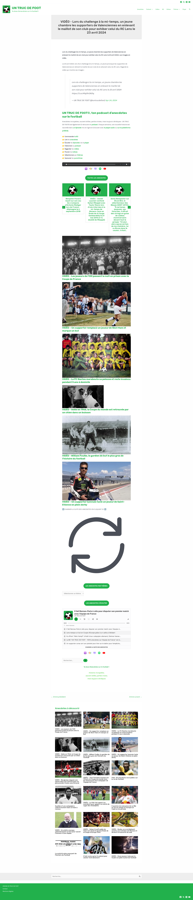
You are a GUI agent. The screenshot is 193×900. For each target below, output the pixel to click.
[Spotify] (101, 168)
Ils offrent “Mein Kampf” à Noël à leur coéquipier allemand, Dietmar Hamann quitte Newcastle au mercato (103, 636)
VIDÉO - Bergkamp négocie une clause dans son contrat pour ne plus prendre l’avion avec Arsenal (67, 781)
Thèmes (175, 9)
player (86, 143)
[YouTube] (189, 2)
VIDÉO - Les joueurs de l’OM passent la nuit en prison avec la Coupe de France (67, 730)
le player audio (109, 128)
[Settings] (129, 164)
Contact (5, 889)
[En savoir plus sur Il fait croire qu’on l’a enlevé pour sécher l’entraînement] (96, 845)
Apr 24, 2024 (111, 100)
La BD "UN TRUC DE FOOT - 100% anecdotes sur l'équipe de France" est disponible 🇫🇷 (97, 640)
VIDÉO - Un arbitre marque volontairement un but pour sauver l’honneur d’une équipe (68, 831)
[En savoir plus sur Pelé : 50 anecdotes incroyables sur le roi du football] (125, 767)
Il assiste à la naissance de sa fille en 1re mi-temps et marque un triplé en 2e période (124, 807)
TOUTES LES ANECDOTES (96, 178)
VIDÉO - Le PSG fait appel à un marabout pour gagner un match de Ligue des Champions (96, 804)
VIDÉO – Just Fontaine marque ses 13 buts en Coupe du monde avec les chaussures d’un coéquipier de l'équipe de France (96, 780)
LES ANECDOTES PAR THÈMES (96, 586)
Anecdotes (140, 9)
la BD (76, 136)
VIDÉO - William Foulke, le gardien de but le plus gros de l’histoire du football (96, 756)
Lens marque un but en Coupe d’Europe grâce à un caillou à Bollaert (90, 633)
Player (184, 9)
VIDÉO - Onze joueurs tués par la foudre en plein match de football (124, 857)
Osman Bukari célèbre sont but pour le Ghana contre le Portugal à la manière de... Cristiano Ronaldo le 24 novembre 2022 (73, 205)
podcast (95, 125)
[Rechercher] (85, 660)
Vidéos (157, 9)
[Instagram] (187, 2)
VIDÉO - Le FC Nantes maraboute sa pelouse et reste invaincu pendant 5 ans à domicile (124, 732)
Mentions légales (8, 891)
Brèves (169, 9)
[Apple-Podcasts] (87, 168)
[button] (152, 9)
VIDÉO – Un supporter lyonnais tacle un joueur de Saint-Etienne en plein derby (125, 756)
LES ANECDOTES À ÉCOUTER (96, 603)
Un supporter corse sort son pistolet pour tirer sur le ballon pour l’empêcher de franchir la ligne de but (102, 643)
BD (163, 9)
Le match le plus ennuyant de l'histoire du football (66, 854)
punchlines (78, 158)
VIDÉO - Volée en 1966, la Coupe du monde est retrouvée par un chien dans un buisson (67, 755)
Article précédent (58, 697)
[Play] (64, 164)
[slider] (90, 164)
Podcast (148, 9)
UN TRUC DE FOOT (26, 8)
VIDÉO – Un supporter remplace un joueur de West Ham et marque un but (96, 732)
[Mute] (120, 164)
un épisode (77, 128)
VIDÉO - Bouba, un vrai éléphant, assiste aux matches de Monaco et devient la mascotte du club (124, 830)
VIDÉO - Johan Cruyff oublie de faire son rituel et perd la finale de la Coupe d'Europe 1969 (95, 830)
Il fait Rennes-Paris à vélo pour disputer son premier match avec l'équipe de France (96, 629)
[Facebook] (181, 2)
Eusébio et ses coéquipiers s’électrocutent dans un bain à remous (66, 807)
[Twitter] (184, 2)
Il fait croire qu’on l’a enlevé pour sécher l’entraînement (95, 857)
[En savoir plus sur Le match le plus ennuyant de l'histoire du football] (68, 843)
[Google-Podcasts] (91, 168)
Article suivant (135, 697)
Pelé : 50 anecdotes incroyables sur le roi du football (125, 778)
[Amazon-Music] (96, 168)
